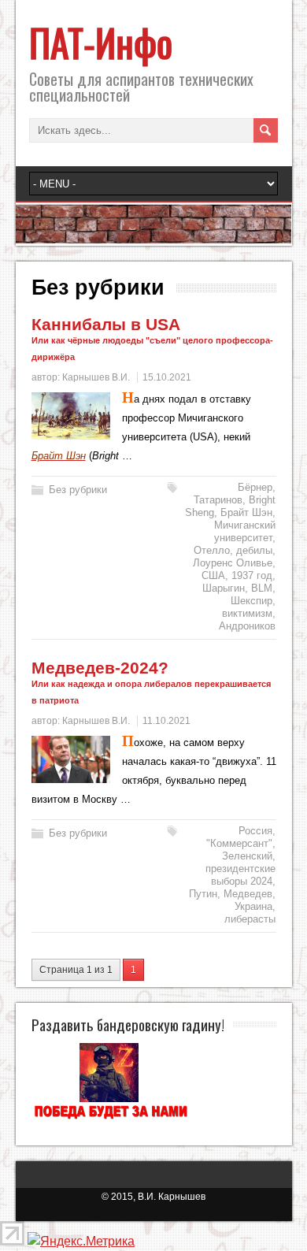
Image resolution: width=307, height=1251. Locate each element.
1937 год (251, 575)
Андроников (247, 626)
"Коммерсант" (239, 843)
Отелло (212, 550)
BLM (261, 588)
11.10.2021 (166, 720)
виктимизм (247, 613)
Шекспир (251, 601)
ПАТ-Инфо (100, 42)
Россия (255, 831)
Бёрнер (255, 487)
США (213, 575)
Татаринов (218, 500)
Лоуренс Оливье (232, 563)
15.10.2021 (166, 377)
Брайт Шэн (246, 512)
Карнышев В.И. (96, 377)
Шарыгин (223, 588)
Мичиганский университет (245, 531)
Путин (203, 894)
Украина (253, 906)
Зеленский (247, 856)
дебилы (254, 550)
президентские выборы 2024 (240, 875)
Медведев (248, 894)
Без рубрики (78, 490)
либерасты (250, 919)
